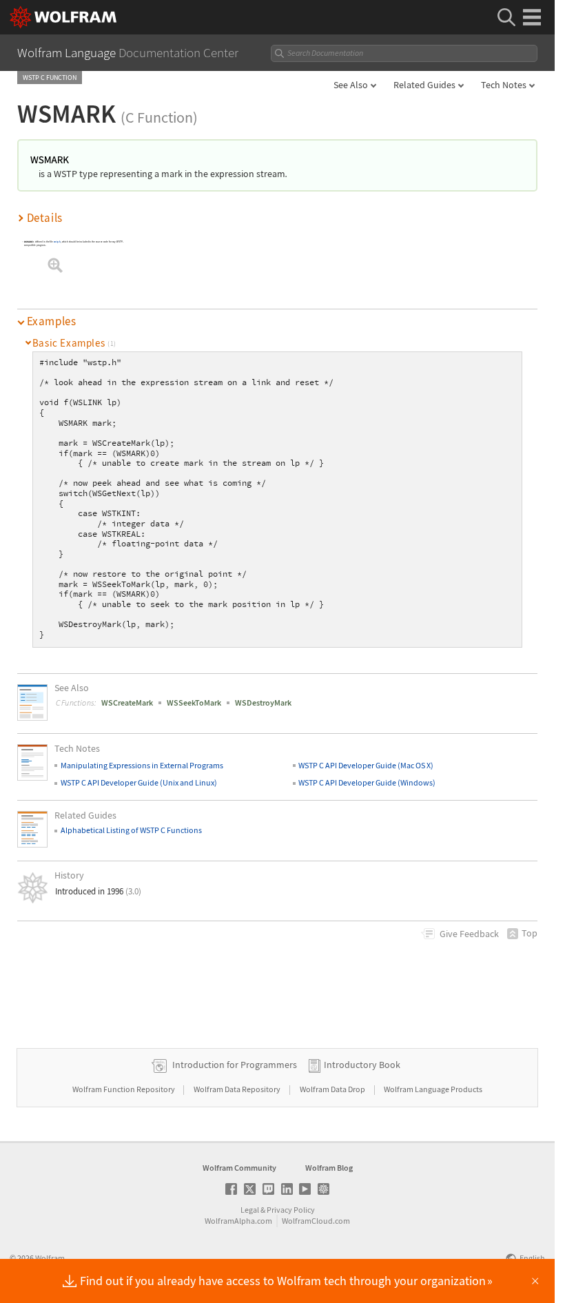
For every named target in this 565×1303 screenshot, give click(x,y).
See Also (350, 85)
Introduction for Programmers (234, 1064)
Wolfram (50, 1258)
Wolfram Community (239, 1167)
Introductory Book (362, 1064)
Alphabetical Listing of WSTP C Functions (131, 830)
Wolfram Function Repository (124, 1089)
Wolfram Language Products (433, 1089)
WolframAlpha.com (238, 1220)
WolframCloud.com (316, 1220)
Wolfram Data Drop (333, 1089)
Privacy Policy (291, 1209)
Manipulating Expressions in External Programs (142, 765)
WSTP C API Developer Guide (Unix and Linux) (139, 782)
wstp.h (57, 241)
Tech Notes (503, 85)
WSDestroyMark (263, 702)
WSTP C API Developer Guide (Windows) (366, 782)
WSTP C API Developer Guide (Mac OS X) (365, 765)
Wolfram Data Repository (238, 1089)
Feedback (469, 933)
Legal (249, 1209)
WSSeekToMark (194, 702)
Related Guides (424, 85)
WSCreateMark (127, 702)
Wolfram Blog (329, 1167)
